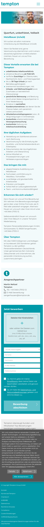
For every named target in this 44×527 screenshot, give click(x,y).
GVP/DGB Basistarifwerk (9, 517)
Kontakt (4, 490)
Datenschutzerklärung (17, 467)
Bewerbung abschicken (20, 406)
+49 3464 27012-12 (18, 290)
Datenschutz (5, 503)
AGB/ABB (4, 500)
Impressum (5, 497)
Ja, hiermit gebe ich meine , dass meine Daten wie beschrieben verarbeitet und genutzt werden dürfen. (21, 383)
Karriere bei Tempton (8, 493)
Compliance (5, 510)
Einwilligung (12, 381)
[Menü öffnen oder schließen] (38, 4)
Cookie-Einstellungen (8, 513)
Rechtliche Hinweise (8, 507)
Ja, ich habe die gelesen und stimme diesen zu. (22, 392)
